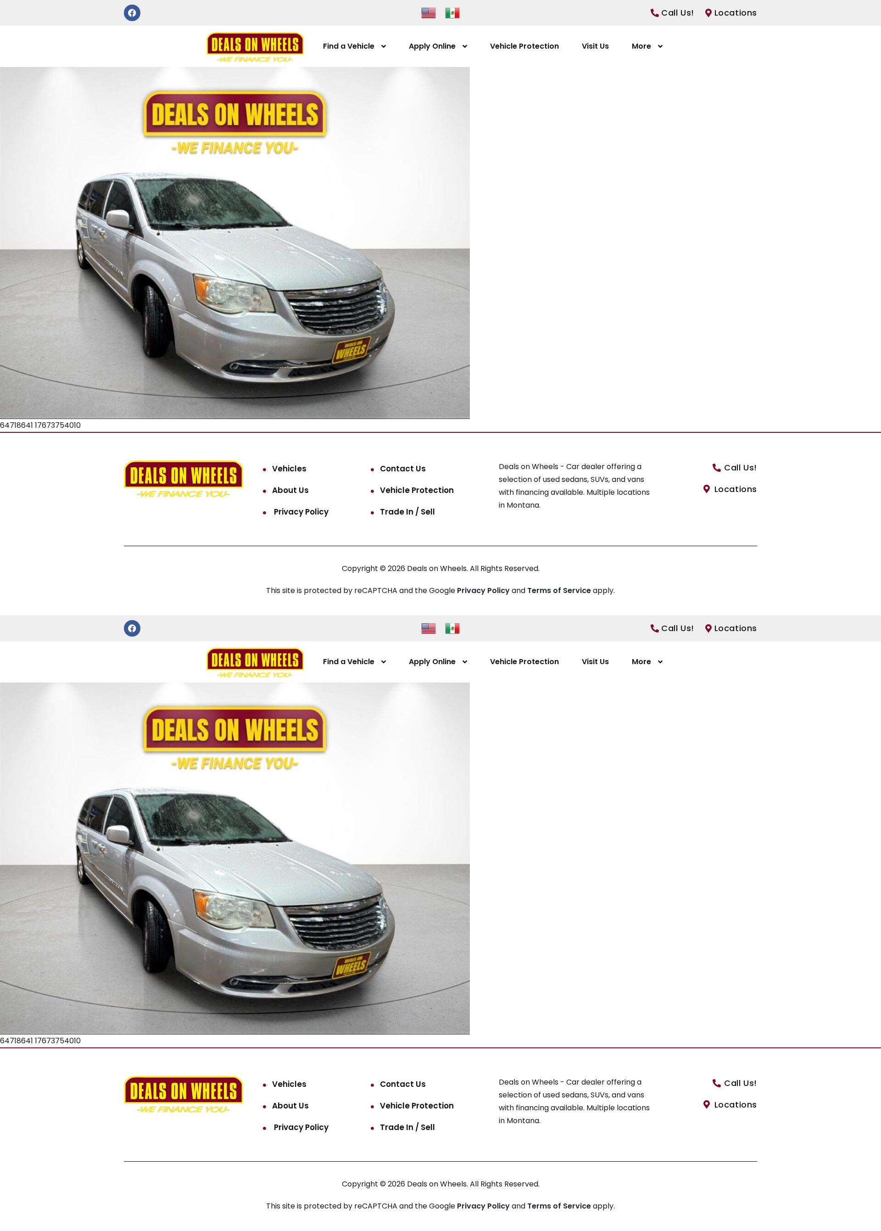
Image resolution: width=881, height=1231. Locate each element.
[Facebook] (132, 13)
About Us (290, 490)
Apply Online (432, 46)
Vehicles (289, 468)
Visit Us (595, 46)
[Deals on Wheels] (254, 46)
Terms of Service (560, 590)
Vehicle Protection (524, 46)
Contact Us (403, 468)
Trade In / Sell (407, 511)
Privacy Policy (300, 511)
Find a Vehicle (348, 46)
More (641, 46)
